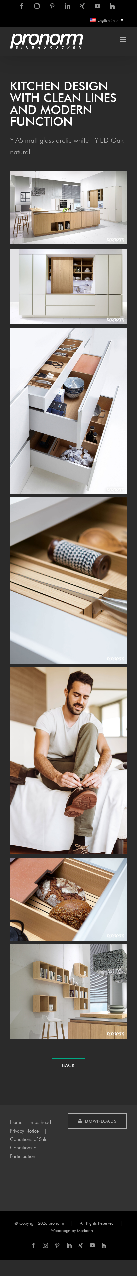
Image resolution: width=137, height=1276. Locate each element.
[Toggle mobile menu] (123, 39)
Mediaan (85, 1230)
